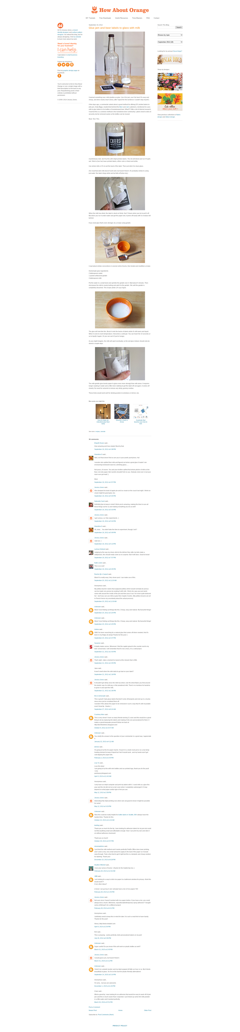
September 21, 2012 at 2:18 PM (105, 674)
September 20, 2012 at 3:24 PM (105, 613)
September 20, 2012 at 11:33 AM (105, 601)
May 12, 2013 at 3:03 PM (102, 806)
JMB (95, 876)
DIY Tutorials (90, 18)
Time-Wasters (137, 18)
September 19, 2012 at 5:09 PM (105, 532)
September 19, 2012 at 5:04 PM (105, 521)
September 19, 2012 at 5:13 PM (105, 544)
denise (96, 747)
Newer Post (93, 1010)
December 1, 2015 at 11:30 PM (104, 986)
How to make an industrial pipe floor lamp (103, 422)
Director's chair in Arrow (122, 421)
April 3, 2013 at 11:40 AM (102, 776)
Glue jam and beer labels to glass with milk (114, 27)
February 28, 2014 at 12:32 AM (104, 871)
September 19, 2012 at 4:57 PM (105, 482)
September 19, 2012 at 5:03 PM (105, 510)
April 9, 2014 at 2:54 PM (102, 927)
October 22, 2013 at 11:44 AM (104, 820)
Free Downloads (105, 18)
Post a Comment (94, 1007)
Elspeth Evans (99, 443)
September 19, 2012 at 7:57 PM (105, 557)
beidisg (96, 825)
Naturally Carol (99, 501)
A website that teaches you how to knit (140, 422)
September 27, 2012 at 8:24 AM (105, 709)
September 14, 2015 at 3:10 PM (105, 974)
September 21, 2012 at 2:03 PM (105, 652)
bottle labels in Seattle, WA (127, 815)
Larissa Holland (99, 549)
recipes (97, 431)
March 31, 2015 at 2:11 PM (103, 961)
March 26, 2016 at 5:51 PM (103, 1002)
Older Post (147, 1010)
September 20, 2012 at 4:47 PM (105, 638)
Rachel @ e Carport (101, 574)
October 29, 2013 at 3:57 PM (104, 841)
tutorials (103, 431)
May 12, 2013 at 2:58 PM (102, 792)
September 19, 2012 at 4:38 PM (105, 449)
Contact (156, 18)
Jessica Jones (99, 487)
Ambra (96, 629)
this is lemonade (100, 696)
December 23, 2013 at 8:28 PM (104, 860)
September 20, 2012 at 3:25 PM (105, 624)
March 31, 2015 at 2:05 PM (103, 949)
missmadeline (99, 846)
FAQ (148, 18)
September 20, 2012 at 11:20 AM (105, 580)
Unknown (97, 607)
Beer (121, 107)
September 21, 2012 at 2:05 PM (105, 663)
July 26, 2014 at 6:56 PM (102, 938)
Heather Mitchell (100, 865)
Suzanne (97, 643)
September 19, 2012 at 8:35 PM (105, 569)
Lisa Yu (96, 763)
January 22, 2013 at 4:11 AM (104, 741)
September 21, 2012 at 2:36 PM (105, 691)
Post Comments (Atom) (106, 1015)
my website (77, 37)
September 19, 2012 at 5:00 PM (105, 496)
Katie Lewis (98, 563)
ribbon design (170, 117)
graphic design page (70, 70)
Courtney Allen (99, 714)
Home (120, 1010)
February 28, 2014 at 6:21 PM (104, 908)
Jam (127, 107)
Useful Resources (121, 18)
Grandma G (98, 454)
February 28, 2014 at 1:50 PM (104, 892)
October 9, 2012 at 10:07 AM (104, 728)
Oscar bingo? (177, 51)
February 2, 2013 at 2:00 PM (104, 758)
